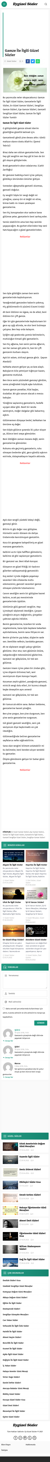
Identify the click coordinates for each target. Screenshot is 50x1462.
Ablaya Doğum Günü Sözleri (15, 1297)
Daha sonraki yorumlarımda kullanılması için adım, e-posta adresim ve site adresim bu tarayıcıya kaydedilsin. (24, 1013)
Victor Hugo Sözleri (11, 1377)
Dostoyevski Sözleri (11, 1309)
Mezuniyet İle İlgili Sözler (14, 1411)
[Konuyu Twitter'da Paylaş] (33, 61)
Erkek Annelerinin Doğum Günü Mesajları (32, 1145)
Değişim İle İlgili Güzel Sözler (16, 1360)
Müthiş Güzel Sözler (11, 1394)
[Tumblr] (30, 1438)
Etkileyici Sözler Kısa (30, 1182)
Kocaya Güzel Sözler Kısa (14, 1400)
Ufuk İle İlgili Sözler (12, 902)
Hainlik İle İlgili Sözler (12, 1331)
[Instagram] (34, 1438)
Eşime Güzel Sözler (11, 1417)
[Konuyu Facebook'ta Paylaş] (28, 61)
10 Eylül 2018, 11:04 (22, 1049)
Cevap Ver (9, 1041)
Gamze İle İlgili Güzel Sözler (13, 835)
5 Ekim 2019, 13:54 (21, 1066)
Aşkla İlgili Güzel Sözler (13, 1354)
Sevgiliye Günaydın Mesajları (16, 1314)
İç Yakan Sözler (9, 1366)
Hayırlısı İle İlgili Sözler (36, 865)
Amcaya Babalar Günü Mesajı (16, 1388)
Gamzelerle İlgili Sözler (34, 835)
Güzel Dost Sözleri (11, 1405)
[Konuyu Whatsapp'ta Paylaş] (38, 61)
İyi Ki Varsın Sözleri (35, 902)
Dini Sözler (32, 880)
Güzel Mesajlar (33, 918)
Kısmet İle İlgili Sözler (12, 1349)
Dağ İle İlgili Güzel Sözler (32, 1259)
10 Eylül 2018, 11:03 (22, 1033)
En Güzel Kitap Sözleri (13, 939)
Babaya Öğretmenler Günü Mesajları (32, 1209)
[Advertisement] (26, 29)
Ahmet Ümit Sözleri (29, 1220)
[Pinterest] (25, 1438)
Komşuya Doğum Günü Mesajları (17, 1292)
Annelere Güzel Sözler (36, 939)
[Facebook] (16, 1438)
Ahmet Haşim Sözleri (12, 1337)
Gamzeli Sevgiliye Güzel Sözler (14, 837)
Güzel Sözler (12, 61)
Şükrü (17, 1030)
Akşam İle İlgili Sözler (13, 865)
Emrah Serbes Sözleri (30, 1194)
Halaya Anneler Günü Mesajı (15, 1371)
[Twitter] (20, 1438)
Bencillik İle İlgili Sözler (13, 1343)
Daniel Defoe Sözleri (12, 1383)
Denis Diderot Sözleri (30, 1169)
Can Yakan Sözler (10, 1320)
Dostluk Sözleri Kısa (12, 1280)
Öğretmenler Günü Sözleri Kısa (32, 1234)
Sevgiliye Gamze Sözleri (36, 837)
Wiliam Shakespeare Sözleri (30, 1247)
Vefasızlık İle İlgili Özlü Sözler (16, 1326)
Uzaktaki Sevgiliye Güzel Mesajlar (18, 1286)
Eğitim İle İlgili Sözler (12, 1303)
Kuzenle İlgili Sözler (29, 1156)
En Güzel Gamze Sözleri (20, 832)
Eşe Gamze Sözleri (37, 832)
